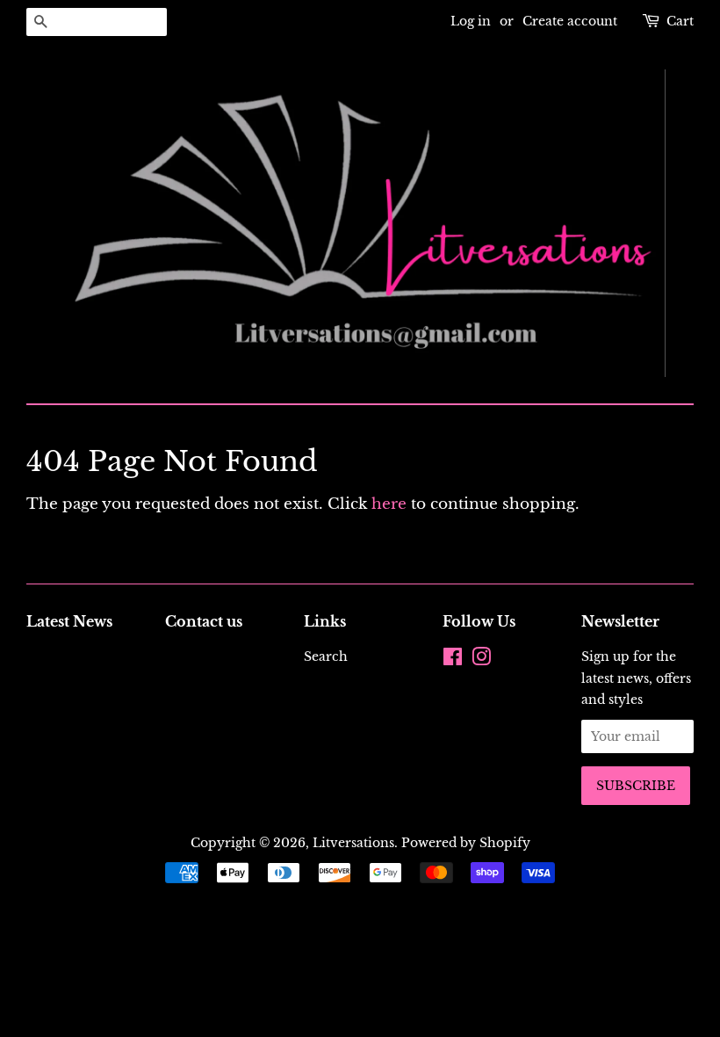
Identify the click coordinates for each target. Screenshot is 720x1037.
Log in (470, 21)
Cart (680, 21)
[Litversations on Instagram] (481, 660)
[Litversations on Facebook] (453, 660)
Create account (569, 21)
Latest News (69, 621)
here (389, 504)
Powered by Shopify (465, 843)
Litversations (353, 843)
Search (326, 656)
